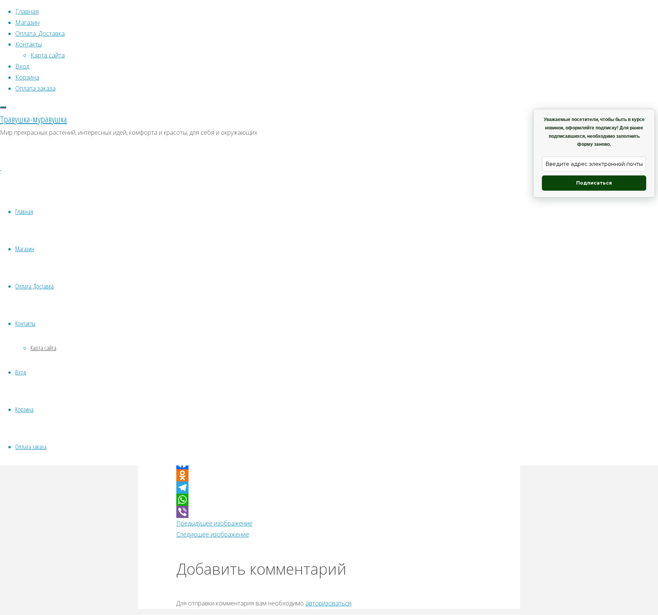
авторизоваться (328, 603)
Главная (24, 211)
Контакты (25, 323)
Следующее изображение (212, 534)
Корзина (24, 409)
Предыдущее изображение (214, 523)
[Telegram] (329, 487)
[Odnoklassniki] (329, 475)
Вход (20, 372)
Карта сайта (43, 347)
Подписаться (594, 183)
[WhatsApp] (329, 500)
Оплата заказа (30, 446)
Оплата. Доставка (34, 286)
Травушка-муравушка (33, 119)
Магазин (24, 248)
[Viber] (329, 512)
